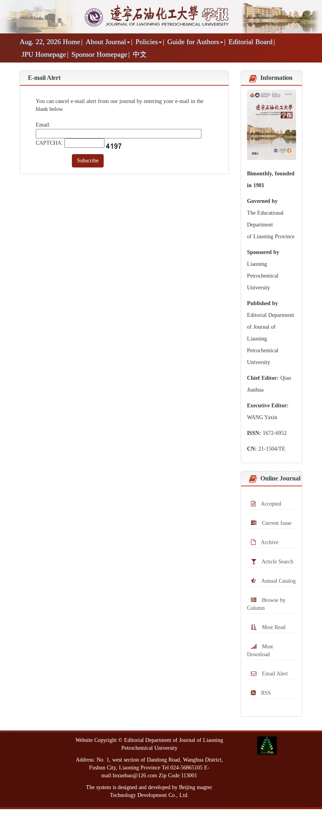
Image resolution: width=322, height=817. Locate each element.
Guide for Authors (193, 42)
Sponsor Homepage (99, 54)
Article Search (276, 562)
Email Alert (274, 674)
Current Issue (275, 523)
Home (71, 42)
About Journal (106, 42)
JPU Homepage (44, 54)
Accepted (270, 504)
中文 (140, 54)
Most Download (260, 650)
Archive (269, 542)
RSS (265, 693)
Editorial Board (251, 42)
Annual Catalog (278, 581)
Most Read (272, 627)
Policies (146, 42)
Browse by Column (266, 604)
